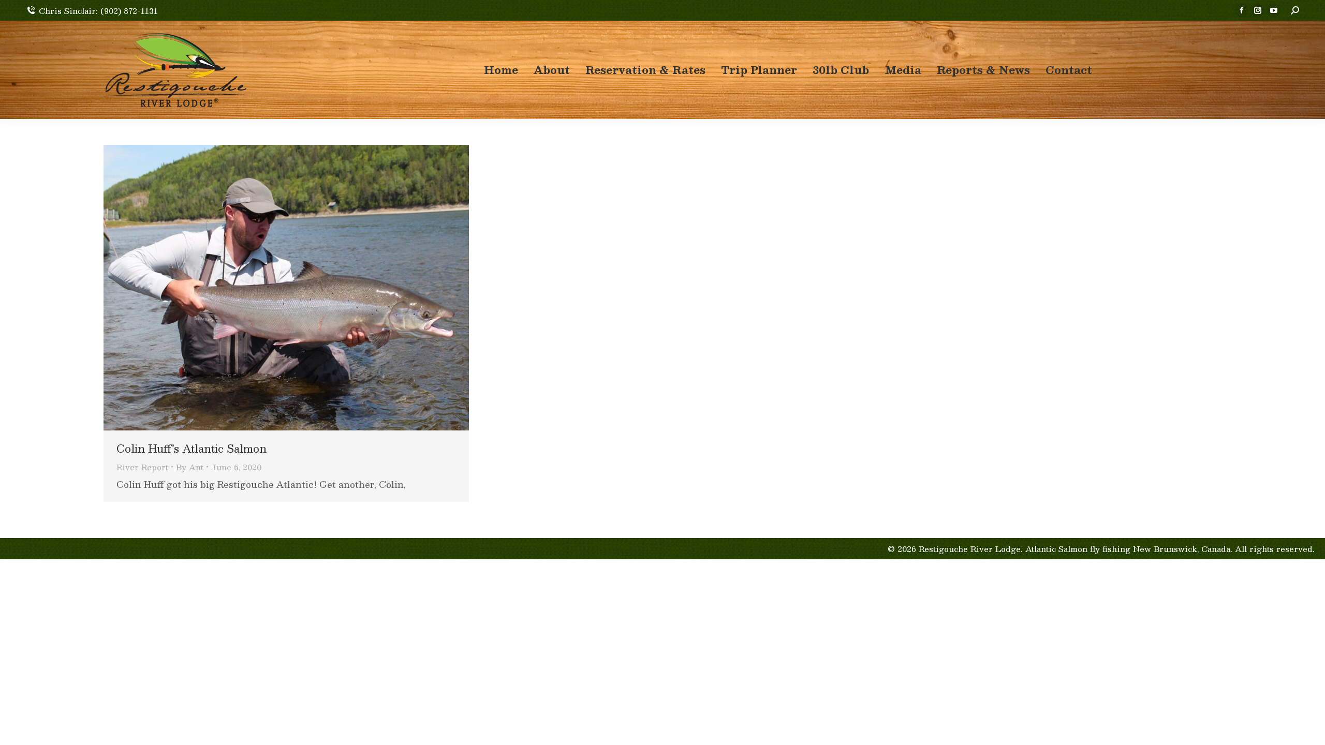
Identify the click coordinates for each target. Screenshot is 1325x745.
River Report (142, 466)
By (189, 466)
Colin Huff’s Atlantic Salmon (191, 448)
